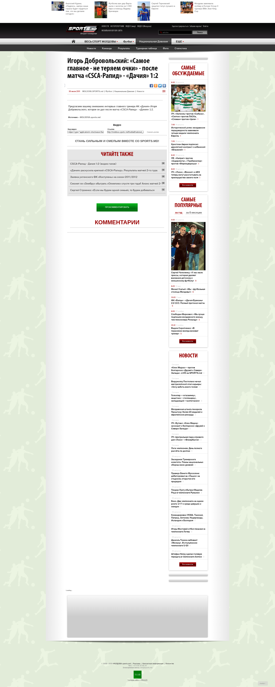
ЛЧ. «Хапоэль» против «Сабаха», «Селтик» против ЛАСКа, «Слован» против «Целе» (187, 116)
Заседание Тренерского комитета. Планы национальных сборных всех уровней (187, 462)
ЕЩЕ (179, 41)
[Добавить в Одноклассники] (155, 85)
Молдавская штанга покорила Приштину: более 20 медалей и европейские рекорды (186, 412)
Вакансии (170, 664)
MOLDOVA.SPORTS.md (92, 91)
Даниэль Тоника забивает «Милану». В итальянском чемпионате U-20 (184, 543)
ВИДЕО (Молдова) (144, 26)
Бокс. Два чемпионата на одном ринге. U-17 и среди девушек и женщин (187, 504)
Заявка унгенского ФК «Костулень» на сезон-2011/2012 (103, 176)
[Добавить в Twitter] (160, 85)
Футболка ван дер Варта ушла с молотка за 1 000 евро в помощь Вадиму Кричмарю (120, 7)
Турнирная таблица (146, 48)
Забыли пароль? (195, 26)
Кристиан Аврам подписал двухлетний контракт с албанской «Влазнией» (188, 147)
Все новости (187, 185)
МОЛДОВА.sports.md (122, 664)
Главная (73, 41)
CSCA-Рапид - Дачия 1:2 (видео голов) (93, 163)
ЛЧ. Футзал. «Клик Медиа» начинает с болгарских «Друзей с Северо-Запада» (188, 426)
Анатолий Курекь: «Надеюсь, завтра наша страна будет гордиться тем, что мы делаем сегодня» (77, 8)
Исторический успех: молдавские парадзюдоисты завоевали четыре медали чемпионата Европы (188, 131)
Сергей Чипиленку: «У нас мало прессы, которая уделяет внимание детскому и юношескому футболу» (187, 276)
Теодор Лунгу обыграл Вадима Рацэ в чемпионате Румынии (186, 491)
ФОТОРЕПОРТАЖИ (117, 26)
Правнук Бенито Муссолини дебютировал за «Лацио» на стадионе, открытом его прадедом (185, 477)
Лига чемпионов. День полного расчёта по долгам (186, 449)
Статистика (181, 48)
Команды (107, 48)
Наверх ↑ (263, 683)
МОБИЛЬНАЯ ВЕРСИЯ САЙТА (112, 31)
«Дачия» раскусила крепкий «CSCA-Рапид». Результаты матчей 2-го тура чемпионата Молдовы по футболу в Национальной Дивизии (113, 170)
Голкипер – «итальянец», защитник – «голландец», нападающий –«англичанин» (186, 398)
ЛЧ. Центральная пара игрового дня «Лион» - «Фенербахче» (187, 438)
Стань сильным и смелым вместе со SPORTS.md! (117, 141)
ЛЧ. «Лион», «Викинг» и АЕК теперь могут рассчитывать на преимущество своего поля (186, 175)
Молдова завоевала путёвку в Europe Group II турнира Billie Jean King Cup (206, 7)
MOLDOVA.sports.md (90, 117)
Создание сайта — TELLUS (137, 680)
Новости (91, 48)
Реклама (136, 664)
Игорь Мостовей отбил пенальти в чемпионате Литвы (188, 530)
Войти (205, 26)
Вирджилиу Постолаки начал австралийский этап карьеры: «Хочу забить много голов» (186, 384)
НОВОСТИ (105, 26)
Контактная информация (153, 664)
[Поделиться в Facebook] (151, 85)
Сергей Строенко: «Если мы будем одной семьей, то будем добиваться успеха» (112, 190)
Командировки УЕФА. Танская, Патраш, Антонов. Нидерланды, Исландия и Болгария (187, 517)
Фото (166, 48)
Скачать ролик (153, 132)
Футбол (127, 41)
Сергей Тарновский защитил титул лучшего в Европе (163, 6)
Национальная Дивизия (153, 41)
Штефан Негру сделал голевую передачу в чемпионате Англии (187, 555)
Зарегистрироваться (180, 26)
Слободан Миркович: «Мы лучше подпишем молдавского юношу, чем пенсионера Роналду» (187, 317)
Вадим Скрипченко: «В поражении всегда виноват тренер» (184, 331)
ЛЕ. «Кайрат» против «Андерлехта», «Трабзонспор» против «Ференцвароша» (186, 161)
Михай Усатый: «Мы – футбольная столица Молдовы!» (188, 290)
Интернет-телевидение (89, 34)
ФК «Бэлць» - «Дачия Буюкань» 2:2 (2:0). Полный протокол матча (188, 303)
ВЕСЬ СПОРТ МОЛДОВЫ (100, 41)
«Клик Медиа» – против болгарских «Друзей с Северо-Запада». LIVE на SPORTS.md (187, 370)
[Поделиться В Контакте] (164, 85)
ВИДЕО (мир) (131, 26)
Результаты (124, 48)
